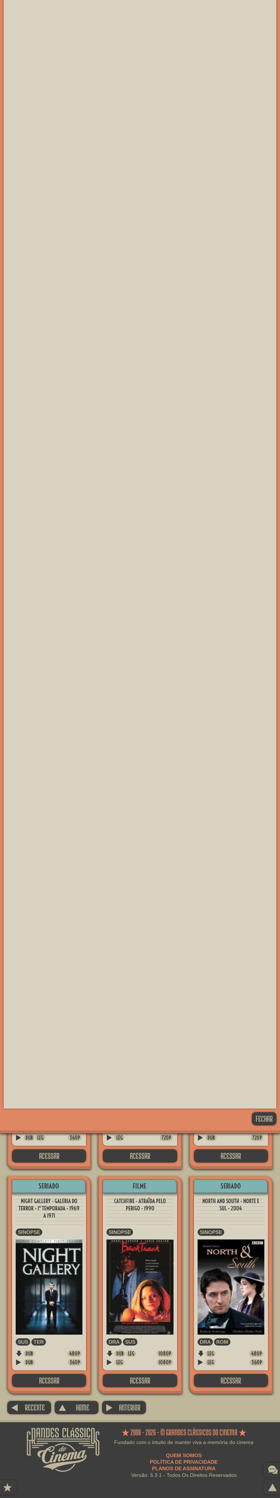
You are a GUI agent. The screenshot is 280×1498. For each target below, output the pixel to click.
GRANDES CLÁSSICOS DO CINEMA (63, 1434)
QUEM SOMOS (184, 1455)
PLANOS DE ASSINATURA (183, 1468)
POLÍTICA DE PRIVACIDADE (184, 1462)
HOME (73, 1407)
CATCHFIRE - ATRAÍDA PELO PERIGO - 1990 (140, 1205)
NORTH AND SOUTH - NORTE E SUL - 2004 (230, 1205)
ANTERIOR (123, 1407)
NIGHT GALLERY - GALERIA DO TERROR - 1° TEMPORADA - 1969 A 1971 (49, 1208)
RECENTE (28, 1407)
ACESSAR (49, 1155)
